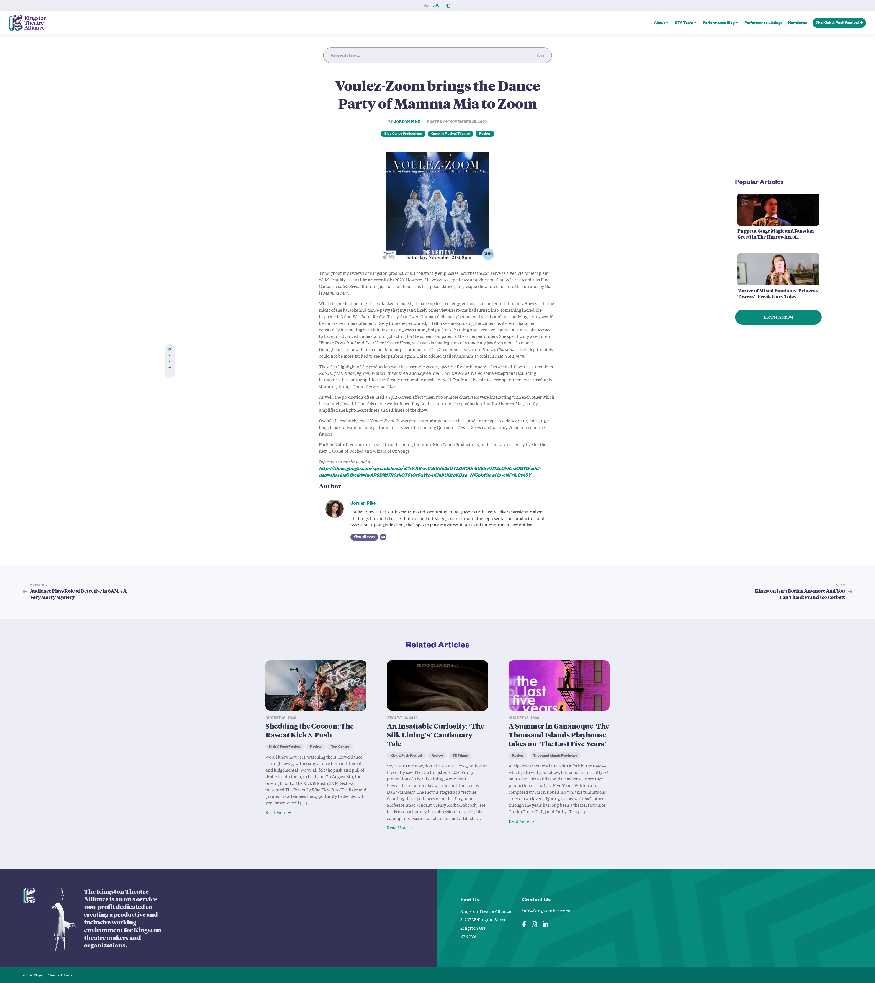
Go (540, 55)
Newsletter (797, 23)
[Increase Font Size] (435, 5)
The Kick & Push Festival (837, 23)
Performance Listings (763, 23)
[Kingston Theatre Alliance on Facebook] (524, 923)
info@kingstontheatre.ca (546, 911)
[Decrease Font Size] (426, 5)
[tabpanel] (316, 738)
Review (485, 134)
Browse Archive (778, 317)
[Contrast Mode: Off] (448, 5)
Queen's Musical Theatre (450, 134)
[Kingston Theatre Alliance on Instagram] (534, 923)
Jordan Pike (407, 121)
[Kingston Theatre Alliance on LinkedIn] (545, 923)
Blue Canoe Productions (403, 134)
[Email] (383, 537)
